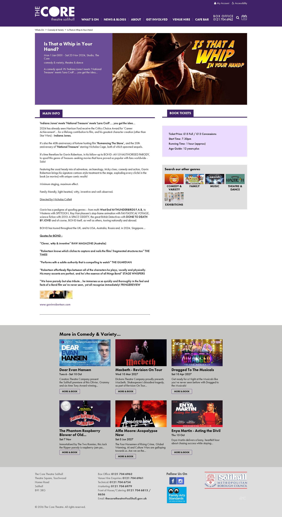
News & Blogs (115, 19)
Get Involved (157, 19)
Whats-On (39, 29)
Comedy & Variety (56, 29)
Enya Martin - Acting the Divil (196, 430)
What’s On (90, 19)
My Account (222, 3)
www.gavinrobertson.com (55, 304)
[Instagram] (180, 480)
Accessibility (240, 3)
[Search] (237, 17)
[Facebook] (173, 480)
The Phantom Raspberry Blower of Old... (79, 432)
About (136, 19)
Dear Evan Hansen (75, 369)
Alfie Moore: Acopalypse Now (136, 432)
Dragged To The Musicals (193, 369)
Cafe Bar (202, 19)
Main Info (51, 113)
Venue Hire (181, 19)
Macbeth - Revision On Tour (138, 369)
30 (244, 18)
